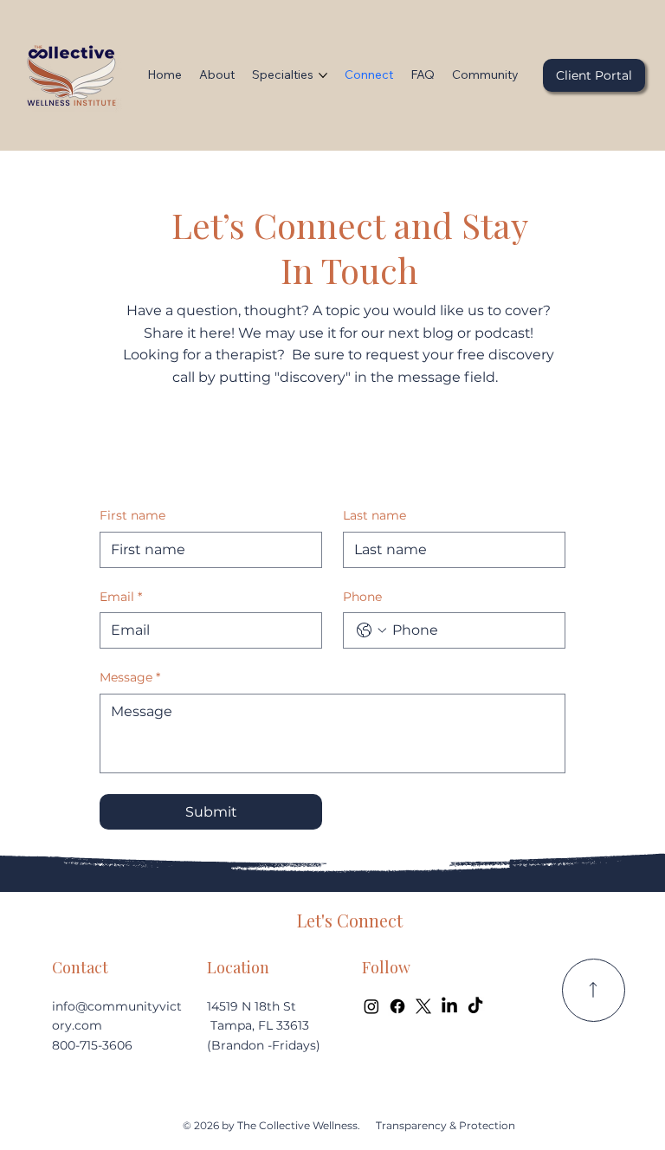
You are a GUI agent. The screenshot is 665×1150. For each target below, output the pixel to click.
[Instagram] (371, 1006)
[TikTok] (475, 1006)
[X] (423, 1006)
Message (130, 677)
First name (132, 515)
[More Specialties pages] (323, 75)
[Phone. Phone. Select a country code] (371, 630)
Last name (374, 515)
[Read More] (593, 990)
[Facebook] (397, 1006)
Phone (362, 596)
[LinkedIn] (449, 1006)
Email (121, 596)
